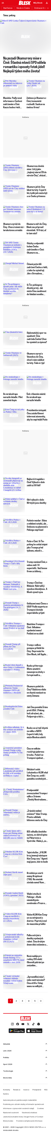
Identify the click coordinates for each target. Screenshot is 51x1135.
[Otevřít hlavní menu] (3, 3)
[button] (16, 1031)
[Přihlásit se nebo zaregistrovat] (46, 3)
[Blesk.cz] (25, 3)
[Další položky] (48, 8)
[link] (12, 1024)
